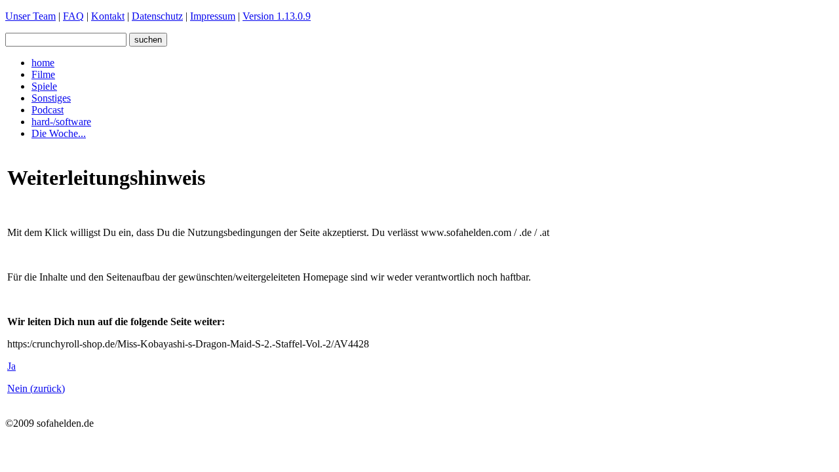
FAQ (73, 16)
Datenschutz (157, 16)
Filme (43, 74)
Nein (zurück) (36, 388)
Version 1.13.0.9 (277, 16)
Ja (11, 366)
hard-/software (61, 121)
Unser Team (30, 16)
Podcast (47, 109)
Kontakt (108, 16)
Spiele (44, 86)
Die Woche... (58, 133)
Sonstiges (51, 98)
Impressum (212, 16)
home (42, 62)
